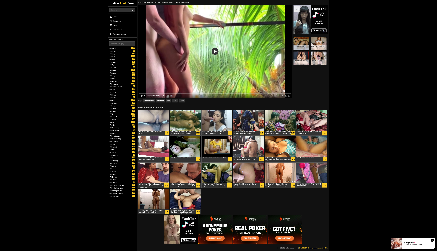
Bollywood (115, 130)
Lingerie (114, 177)
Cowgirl (114, 163)
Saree (113, 73)
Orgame (114, 158)
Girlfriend (114, 103)
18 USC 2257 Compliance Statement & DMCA (313, 248)
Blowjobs (114, 155)
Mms (113, 59)
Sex (168, 101)
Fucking (114, 70)
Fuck (182, 101)
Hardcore (114, 84)
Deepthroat (115, 136)
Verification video (117, 87)
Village (113, 76)
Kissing (114, 98)
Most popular (117, 30)
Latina (113, 166)
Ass (112, 122)
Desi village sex (117, 188)
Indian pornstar (116, 191)
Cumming (114, 141)
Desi (113, 57)
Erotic (113, 51)
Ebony (113, 95)
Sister (113, 54)
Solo (113, 125)
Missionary (115, 128)
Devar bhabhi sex (117, 185)
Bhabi (113, 62)
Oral (112, 150)
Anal (112, 100)
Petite (113, 133)
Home (114, 17)
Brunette (114, 147)
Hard (113, 106)
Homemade (149, 101)
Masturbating (116, 139)
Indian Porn (122, 3)
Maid (113, 78)
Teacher (114, 92)
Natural (114, 117)
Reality (113, 144)
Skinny (113, 152)
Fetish (113, 180)
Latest (114, 25)
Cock (113, 89)
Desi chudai (115, 196)
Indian (113, 48)
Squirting (114, 161)
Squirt (113, 109)
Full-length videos (119, 34)
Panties (114, 182)
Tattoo (113, 171)
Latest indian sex (117, 193)
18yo (113, 65)
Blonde (113, 174)
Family (113, 111)
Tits (112, 114)
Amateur (160, 101)
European (114, 169)
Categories (116, 21)
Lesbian (114, 81)
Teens (113, 119)
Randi (113, 68)
